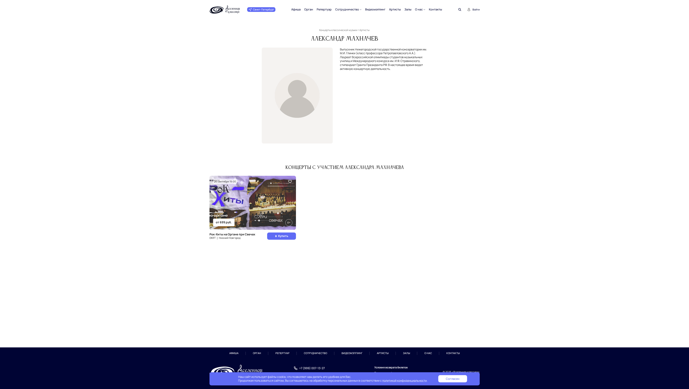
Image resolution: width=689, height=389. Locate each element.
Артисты (395, 9)
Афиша (296, 9)
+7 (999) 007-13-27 (312, 368)
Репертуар (324, 9)
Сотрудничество (347, 9)
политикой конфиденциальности (404, 381)
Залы (407, 9)
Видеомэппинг (375, 9)
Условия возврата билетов (391, 367)
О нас (419, 9)
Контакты (435, 9)
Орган (308, 9)
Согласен (453, 379)
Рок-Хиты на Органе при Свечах (232, 234)
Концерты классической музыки (338, 30)
